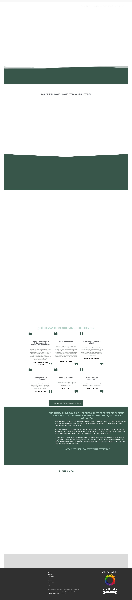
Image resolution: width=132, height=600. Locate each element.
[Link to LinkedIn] (125, 1)
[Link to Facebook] (119, 1)
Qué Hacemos (50, 578)
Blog (49, 584)
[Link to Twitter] (123, 1)
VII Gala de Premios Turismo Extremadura (21, 498)
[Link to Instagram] (121, 1)
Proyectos (50, 580)
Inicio (49, 572)
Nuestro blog (66, 471)
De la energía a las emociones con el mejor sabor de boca (51, 498)
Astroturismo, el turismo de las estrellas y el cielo (80, 498)
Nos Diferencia (51, 576)
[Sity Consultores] (14, 6)
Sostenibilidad (51, 582)
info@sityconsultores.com (60, 593)
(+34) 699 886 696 (51, 593)
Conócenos (50, 574)
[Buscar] (126, 6)
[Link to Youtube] (127, 1)
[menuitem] (83, 6)
